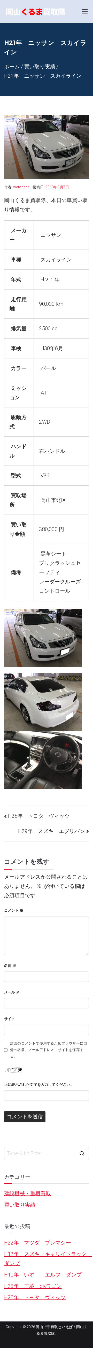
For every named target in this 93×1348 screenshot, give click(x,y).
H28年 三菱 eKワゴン (33, 1286)
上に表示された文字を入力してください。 (39, 1084)
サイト (9, 1019)
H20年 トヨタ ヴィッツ (35, 1297)
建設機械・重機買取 (27, 1193)
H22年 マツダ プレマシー (37, 1243)
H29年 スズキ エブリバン (51, 831)
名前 (10, 966)
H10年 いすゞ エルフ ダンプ (42, 1275)
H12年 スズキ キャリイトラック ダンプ (46, 1258)
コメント (13, 910)
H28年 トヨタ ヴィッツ (39, 816)
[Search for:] (46, 1153)
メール (12, 992)
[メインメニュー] (85, 11)
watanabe (21, 187)
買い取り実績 (19, 1205)
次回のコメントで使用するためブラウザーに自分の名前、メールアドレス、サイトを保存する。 (48, 1049)
